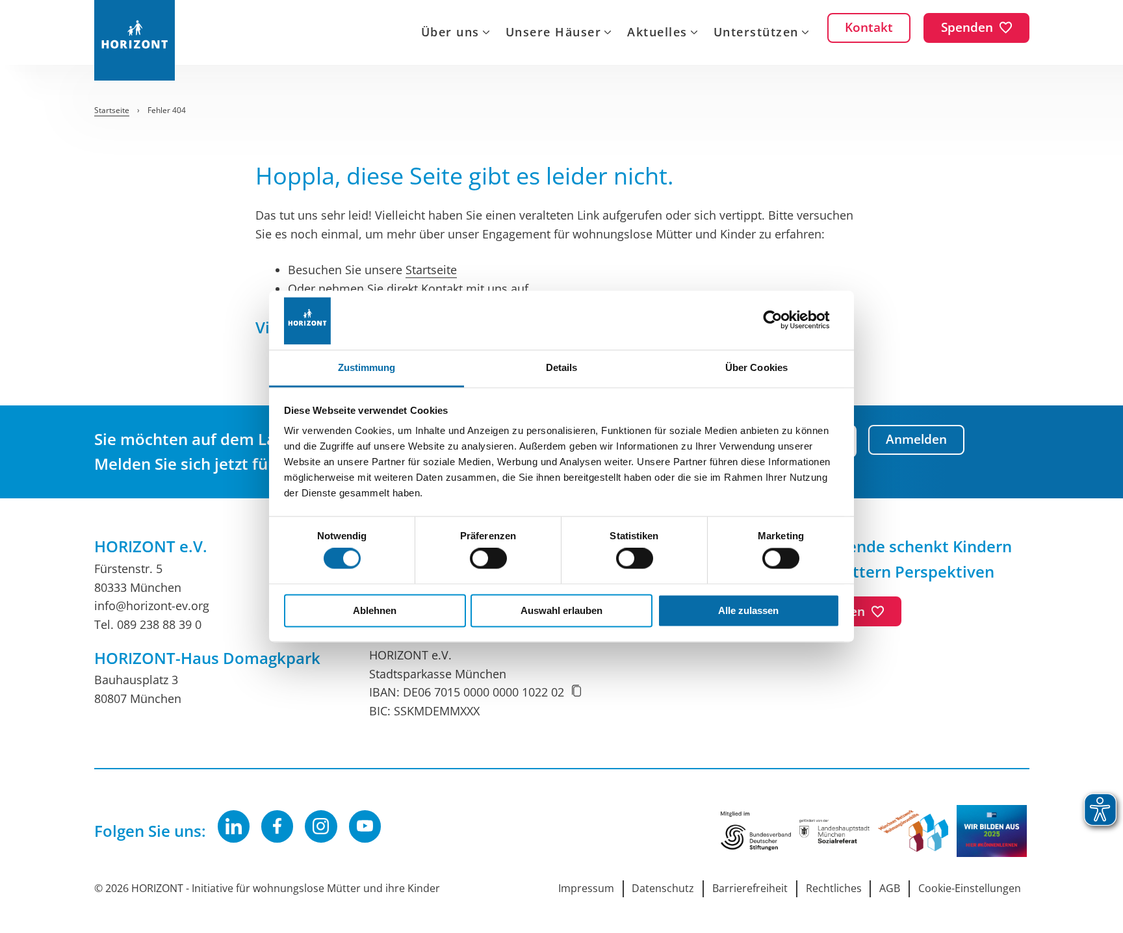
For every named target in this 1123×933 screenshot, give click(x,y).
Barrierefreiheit (750, 888)
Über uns (450, 33)
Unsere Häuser (554, 33)
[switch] (488, 558)
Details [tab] (562, 367)
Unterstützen (756, 33)
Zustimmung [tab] (367, 367)
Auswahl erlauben (561, 610)
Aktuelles (657, 33)
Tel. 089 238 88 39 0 (147, 624)
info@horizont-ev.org (151, 605)
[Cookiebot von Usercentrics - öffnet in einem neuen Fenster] (783, 320)
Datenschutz (663, 888)
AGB (889, 888)
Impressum (586, 888)
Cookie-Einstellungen (969, 888)
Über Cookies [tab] (756, 367)
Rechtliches (834, 888)
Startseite (431, 269)
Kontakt (442, 288)
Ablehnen (374, 610)
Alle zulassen (748, 610)
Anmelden (916, 439)
